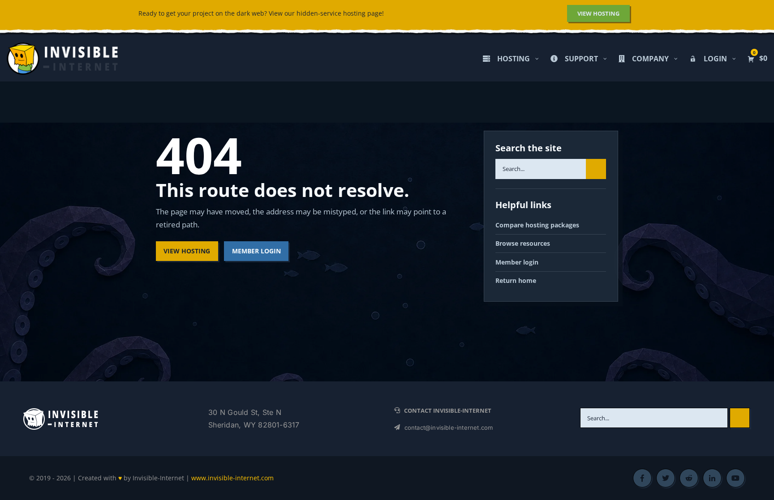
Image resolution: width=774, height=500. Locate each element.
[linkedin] (712, 478)
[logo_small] (60, 410)
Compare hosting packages (537, 225)
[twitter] (665, 478)
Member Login (256, 251)
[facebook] (642, 478)
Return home (515, 280)
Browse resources (522, 243)
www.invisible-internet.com (232, 478)
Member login (516, 262)
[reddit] (688, 478)
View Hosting (186, 251)
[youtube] (735, 478)
